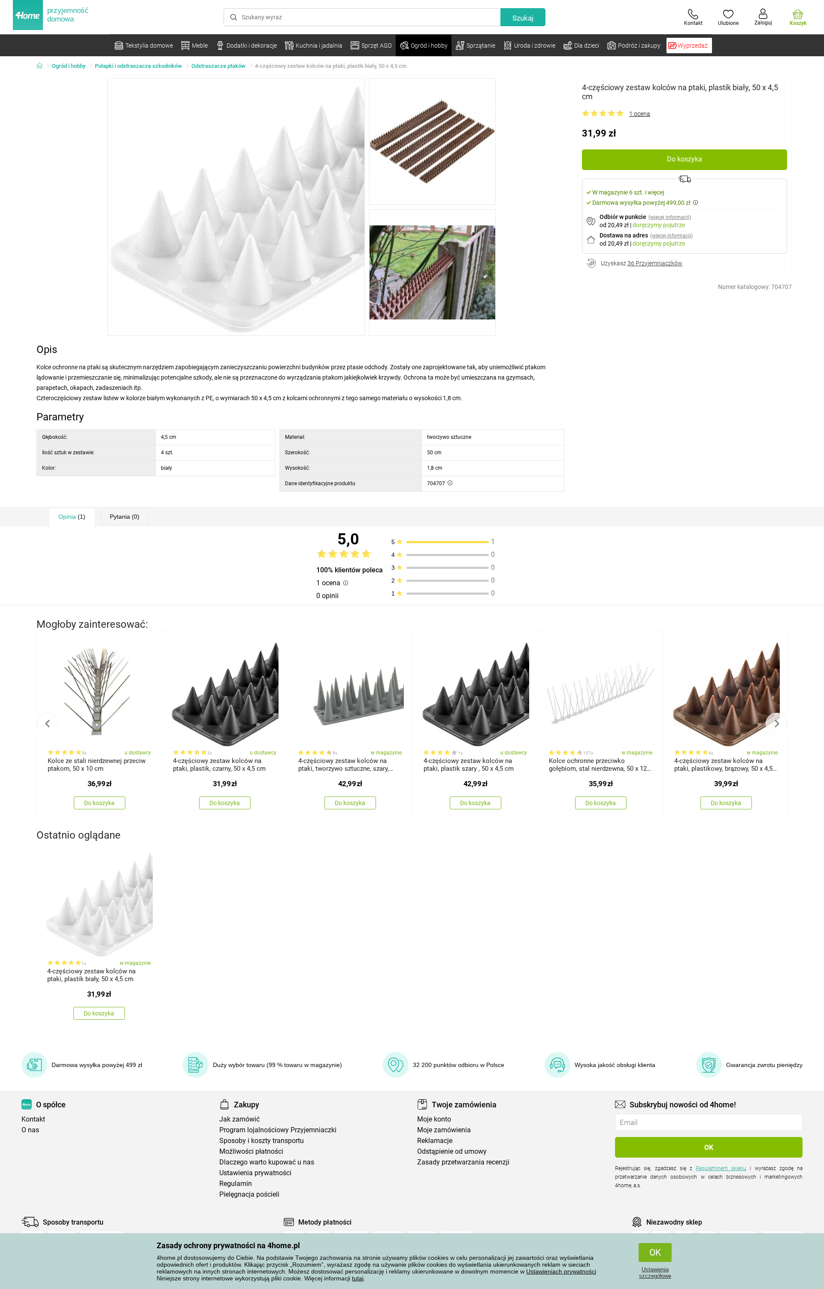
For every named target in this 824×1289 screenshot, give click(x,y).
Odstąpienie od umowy (452, 1151)
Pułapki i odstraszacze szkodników (138, 66)
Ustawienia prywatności (255, 1173)
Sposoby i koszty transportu (261, 1140)
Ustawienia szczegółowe (655, 1272)
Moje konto (434, 1119)
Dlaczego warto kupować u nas (266, 1162)
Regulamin (235, 1183)
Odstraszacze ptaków (218, 66)
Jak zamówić (239, 1119)
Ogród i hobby (68, 66)
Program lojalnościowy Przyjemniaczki (277, 1130)
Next (776, 723)
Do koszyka (684, 159)
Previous (47, 723)
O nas (30, 1130)
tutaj (358, 1278)
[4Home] (42, 66)
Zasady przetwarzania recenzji (463, 1162)
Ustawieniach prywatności (561, 1271)
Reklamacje (434, 1140)
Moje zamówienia (444, 1130)
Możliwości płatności (251, 1151)
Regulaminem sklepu (721, 1168)
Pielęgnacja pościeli (249, 1194)
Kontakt (33, 1119)
